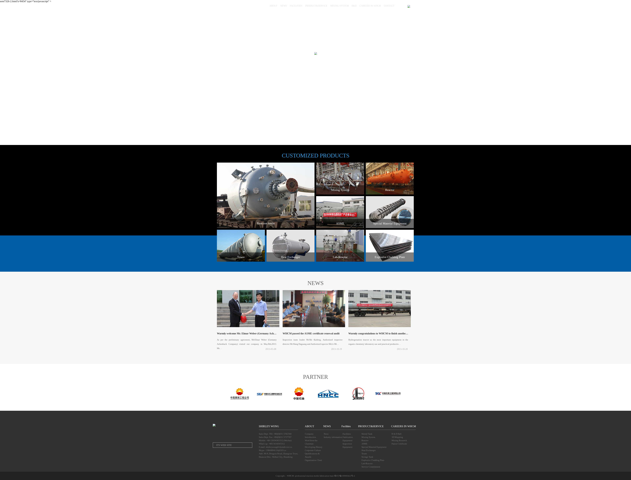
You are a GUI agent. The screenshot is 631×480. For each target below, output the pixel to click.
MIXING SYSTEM (339, 6)
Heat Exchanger (369, 450)
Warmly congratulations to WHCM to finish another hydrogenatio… (379, 333)
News (326, 434)
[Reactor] (390, 194)
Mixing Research (399, 440)
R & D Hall (396, 434)
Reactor (365, 440)
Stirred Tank (367, 434)
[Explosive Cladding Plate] (390, 261)
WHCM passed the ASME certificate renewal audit (311, 333)
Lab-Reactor (367, 463)
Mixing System (368, 437)
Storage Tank (367, 457)
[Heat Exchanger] (291, 261)
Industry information (333, 437)
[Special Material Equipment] (390, 227)
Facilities (346, 426)
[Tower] (241, 261)
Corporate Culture (313, 450)
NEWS (283, 6)
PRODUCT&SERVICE (316, 6)
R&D (354, 6)
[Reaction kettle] (266, 227)
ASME (364, 443)
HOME (263, 6)
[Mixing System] (340, 194)
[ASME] (340, 227)
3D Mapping (397, 437)
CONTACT (389, 6)
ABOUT (273, 6)
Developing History (313, 447)
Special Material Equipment (374, 447)
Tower (364, 453)
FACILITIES (296, 6)
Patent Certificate (399, 443)
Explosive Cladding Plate (373, 460)
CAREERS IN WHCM (370, 6)
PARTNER (315, 377)
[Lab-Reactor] (340, 261)
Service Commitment (371, 467)
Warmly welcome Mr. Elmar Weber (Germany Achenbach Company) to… (248, 333)
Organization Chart (313, 460)
